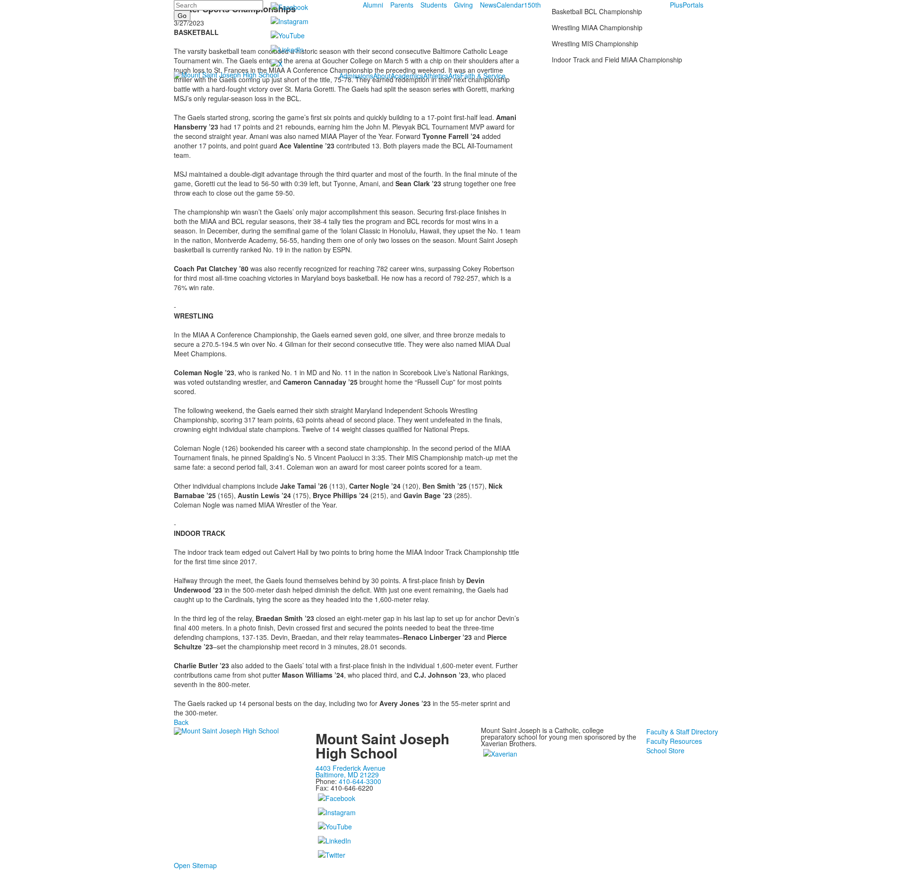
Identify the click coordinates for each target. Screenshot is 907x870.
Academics (407, 75)
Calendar (510, 4)
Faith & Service (482, 75)
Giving (463, 4)
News (488, 4)
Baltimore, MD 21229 (347, 774)
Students (433, 4)
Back (181, 722)
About (382, 75)
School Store (665, 750)
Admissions (356, 75)
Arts (454, 75)
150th (532, 4)
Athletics (435, 75)
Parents (401, 4)
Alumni (373, 4)
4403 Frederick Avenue (350, 768)
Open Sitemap (195, 865)
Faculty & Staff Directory (682, 731)
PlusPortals (686, 4)
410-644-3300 (360, 781)
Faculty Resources (674, 741)
